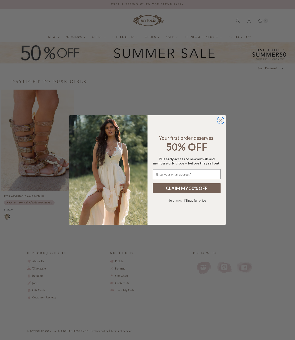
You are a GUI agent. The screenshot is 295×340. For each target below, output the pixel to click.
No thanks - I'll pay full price (187, 200)
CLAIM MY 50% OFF (187, 188)
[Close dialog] (220, 120)
